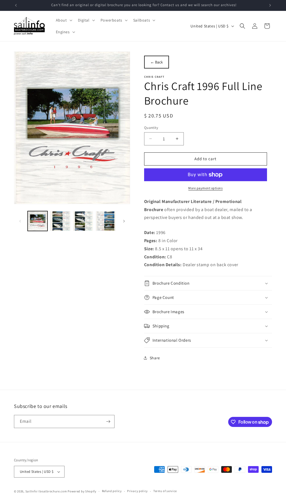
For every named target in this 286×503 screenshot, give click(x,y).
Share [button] (155, 357)
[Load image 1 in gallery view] (37, 221)
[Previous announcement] (16, 5)
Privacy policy (137, 491)
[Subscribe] (108, 421)
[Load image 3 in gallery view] (83, 221)
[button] (64, 20)
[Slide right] (124, 221)
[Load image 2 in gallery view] (60, 221)
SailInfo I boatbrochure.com (46, 491)
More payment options (205, 188)
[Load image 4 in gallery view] (106, 221)
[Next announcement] (270, 5)
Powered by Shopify (82, 491)
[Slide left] (20, 221)
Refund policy (112, 491)
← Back (156, 62)
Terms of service (165, 491)
